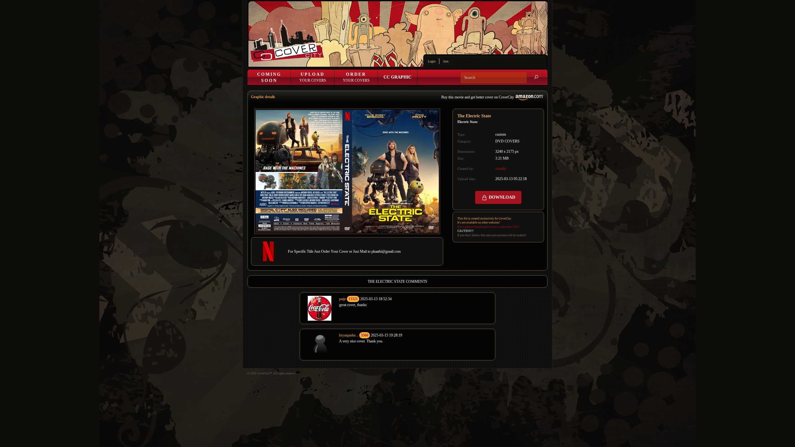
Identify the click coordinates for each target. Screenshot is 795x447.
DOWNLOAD (501, 197)
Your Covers (312, 77)
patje (342, 299)
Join (445, 61)
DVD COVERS (507, 141)
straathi (500, 168)
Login (431, 61)
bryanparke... (348, 335)
